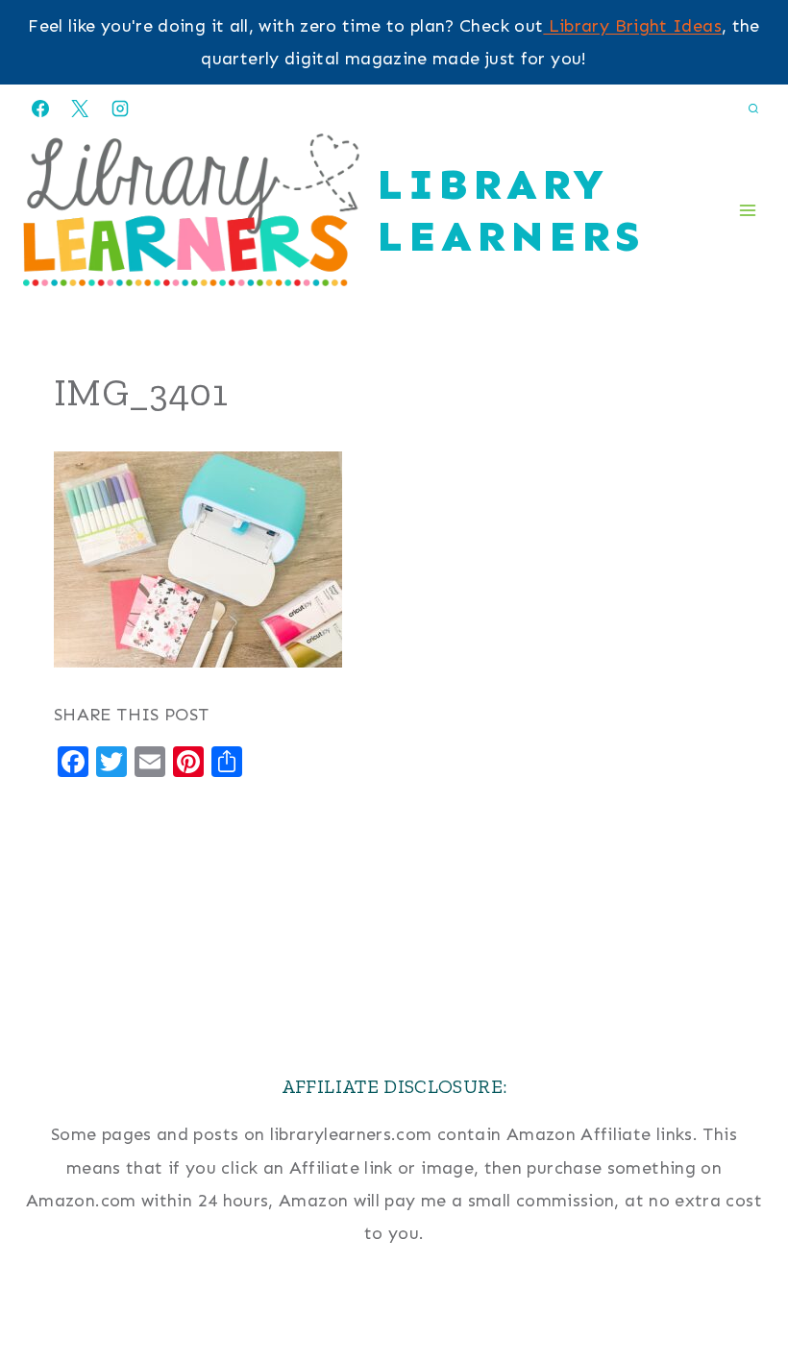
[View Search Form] (753, 108)
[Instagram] (120, 108)
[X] (79, 108)
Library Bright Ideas (632, 25)
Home (394, 1319)
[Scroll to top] (742, 1286)
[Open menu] (747, 210)
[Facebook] (40, 108)
